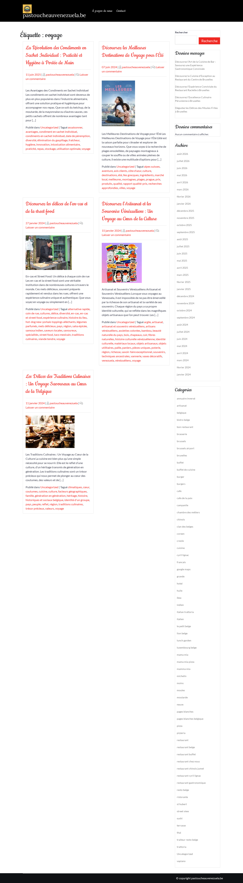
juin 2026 (182, 168)
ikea (179, 597)
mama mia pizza (185, 661)
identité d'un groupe (76, 500)
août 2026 (182, 153)
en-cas (75, 313)
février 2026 (184, 196)
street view (183, 811)
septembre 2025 (186, 232)
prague (150, 179)
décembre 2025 (185, 210)
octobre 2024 (184, 310)
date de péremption (78, 136)
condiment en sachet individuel (58, 131)
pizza (179, 725)
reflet (45, 504)
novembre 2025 (185, 217)
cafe (179, 490)
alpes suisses (152, 166)
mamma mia (183, 668)
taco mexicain (62, 334)
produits (107, 183)
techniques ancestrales (116, 356)
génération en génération (50, 495)
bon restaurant (185, 426)
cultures (45, 313)
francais (181, 562)
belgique (181, 412)
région (67, 326)
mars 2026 (183, 189)
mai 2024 (182, 345)
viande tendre (46, 339)
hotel (180, 583)
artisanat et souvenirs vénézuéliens (123, 326)
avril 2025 (182, 267)
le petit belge (184, 626)
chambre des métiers (188, 512)
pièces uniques (141, 347)
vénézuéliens (123, 360)
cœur (86, 487)
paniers (126, 347)
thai (179, 832)
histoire (82, 495)
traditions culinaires (71, 504)
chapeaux (136, 334)
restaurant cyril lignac (189, 775)
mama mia (182, 654)
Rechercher (181, 32)
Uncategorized (49, 127)
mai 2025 (182, 260)
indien (180, 604)
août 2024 (182, 324)
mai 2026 (182, 175)
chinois (181, 519)
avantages (32, 131)
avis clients (120, 170)
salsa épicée (79, 326)
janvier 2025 (184, 289)
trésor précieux (35, 508)
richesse (116, 352)
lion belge (182, 633)
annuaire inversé (186, 398)
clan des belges (185, 526)
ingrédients (147, 175)
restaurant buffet (186, 754)
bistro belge (183, 419)
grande (180, 576)
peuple (36, 504)
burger (180, 476)
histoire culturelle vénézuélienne (135, 339)
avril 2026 (182, 182)
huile (179, 590)
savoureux (70, 330)
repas (40, 148)
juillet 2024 (183, 331)
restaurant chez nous (188, 761)
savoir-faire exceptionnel (137, 352)
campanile (182, 505)
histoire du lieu (78, 317)
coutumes (32, 491)
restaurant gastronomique (191, 782)
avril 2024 (182, 353)
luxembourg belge (187, 647)
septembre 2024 (186, 317)
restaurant (182, 740)
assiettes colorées (129, 330)
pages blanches (185, 711)
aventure (107, 170)
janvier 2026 (184, 203)
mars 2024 (183, 360)
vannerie (136, 356)
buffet (180, 462)
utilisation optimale (69, 148)
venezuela (108, 360)
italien (180, 619)
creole (180, 540)
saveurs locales (53, 330)
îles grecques (131, 175)
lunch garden (184, 640)
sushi (180, 818)
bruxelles (182, 455)
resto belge (183, 789)
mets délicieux (47, 326)
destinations (109, 175)
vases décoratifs (152, 356)
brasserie (182, 434)
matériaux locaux (124, 343)
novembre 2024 (185, 303)
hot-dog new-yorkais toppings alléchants (51, 321)
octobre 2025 (184, 224)
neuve (180, 704)
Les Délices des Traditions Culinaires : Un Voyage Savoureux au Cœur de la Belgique (58, 384)
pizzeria (181, 732)
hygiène (30, 144)
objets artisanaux (147, 343)
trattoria (181, 846)
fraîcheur (74, 140)
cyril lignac (183, 555)
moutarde (182, 697)
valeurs (49, 508)
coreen (180, 533)
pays (59, 326)
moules (181, 690)
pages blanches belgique (190, 718)
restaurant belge (186, 747)
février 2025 (184, 281)
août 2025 (182, 239)
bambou (146, 330)
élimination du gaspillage (52, 140)
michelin (181, 676)
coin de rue (32, 313)
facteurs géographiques (72, 491)
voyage (86, 148)
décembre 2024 (185, 296)
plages (141, 179)
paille (118, 347)
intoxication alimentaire (65, 144)
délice (54, 313)
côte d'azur (134, 170)
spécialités (32, 334)
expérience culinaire (55, 317)
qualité (117, 183)
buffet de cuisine (186, 469)
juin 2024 (182, 338)
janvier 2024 (184, 374)
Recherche (209, 41)
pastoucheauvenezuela (60, 74)
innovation (43, 144)
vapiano (181, 861)
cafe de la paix (184, 498)
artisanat (157, 322)
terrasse (181, 825)
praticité (31, 148)
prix (157, 179)
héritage (72, 495)
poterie (155, 347)
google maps (184, 569)
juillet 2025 (183, 246)
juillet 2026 (183, 160)
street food (46, 334)
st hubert (182, 804)
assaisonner (75, 127)
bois (126, 334)
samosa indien (34, 330)
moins (180, 683)
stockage (50, 148)
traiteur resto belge (187, 839)
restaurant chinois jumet (190, 768)
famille (30, 495)
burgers (181, 483)
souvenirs (159, 352)
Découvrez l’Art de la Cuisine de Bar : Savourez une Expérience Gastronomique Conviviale (195, 65)
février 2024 (184, 367)
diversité (31, 140)
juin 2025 (182, 253)
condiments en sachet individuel (45, 136)
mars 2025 (183, 274)
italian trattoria (185, 611)
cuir (145, 334)
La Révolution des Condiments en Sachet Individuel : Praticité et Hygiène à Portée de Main (56, 55)
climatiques (75, 487)
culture (146, 170)
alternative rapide (79, 309)
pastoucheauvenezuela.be (54, 15)
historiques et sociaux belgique (44, 500)
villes (122, 187)
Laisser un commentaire (40, 227)
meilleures (115, 179)
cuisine (43, 491)
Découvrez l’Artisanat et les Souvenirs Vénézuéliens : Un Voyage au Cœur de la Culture (129, 211)
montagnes (129, 179)
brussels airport (185, 448)
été (120, 175)
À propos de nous (102, 11)
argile (147, 322)
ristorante (182, 796)
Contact (121, 11)
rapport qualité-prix (135, 183)
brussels (181, 441)
